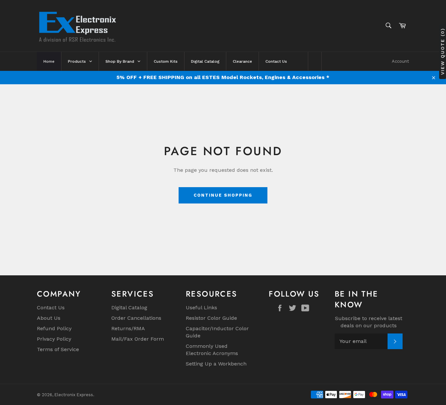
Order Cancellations (136, 318)
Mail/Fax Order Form (137, 339)
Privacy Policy (54, 339)
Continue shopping (223, 195)
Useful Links (201, 307)
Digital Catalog (129, 307)
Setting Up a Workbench (216, 364)
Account (400, 61)
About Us (48, 318)
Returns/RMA (128, 328)
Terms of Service (58, 349)
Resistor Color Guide (211, 318)
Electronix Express (74, 394)
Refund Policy (54, 328)
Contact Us (51, 307)
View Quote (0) (442, 51)
